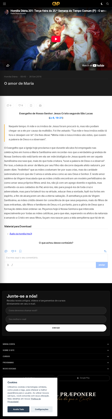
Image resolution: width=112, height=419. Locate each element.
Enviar (56, 328)
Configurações (41, 409)
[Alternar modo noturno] (101, 4)
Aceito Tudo (18, 409)
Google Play (85, 378)
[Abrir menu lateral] (4, 4)
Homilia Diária (10, 77)
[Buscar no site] (107, 4)
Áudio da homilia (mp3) (21, 234)
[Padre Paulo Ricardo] (56, 4)
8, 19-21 (56, 118)
